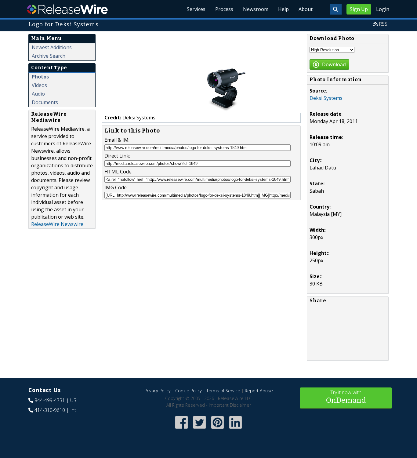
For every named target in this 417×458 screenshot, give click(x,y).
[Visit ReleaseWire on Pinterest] (217, 429)
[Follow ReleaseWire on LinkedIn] (235, 429)
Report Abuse (259, 391)
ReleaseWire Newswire (57, 224)
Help (283, 9)
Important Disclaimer (230, 405)
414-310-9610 (49, 410)
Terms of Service (223, 391)
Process (224, 9)
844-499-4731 (49, 400)
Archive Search (48, 56)
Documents (45, 102)
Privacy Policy (157, 391)
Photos (40, 76)
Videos (39, 85)
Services (196, 9)
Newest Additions (52, 47)
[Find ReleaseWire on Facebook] (181, 429)
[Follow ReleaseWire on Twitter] (199, 429)
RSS (383, 23)
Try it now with (346, 397)
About (306, 9)
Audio (38, 93)
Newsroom (255, 9)
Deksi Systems (326, 98)
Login (382, 9)
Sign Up (359, 9)
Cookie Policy (188, 391)
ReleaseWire (67, 9)
